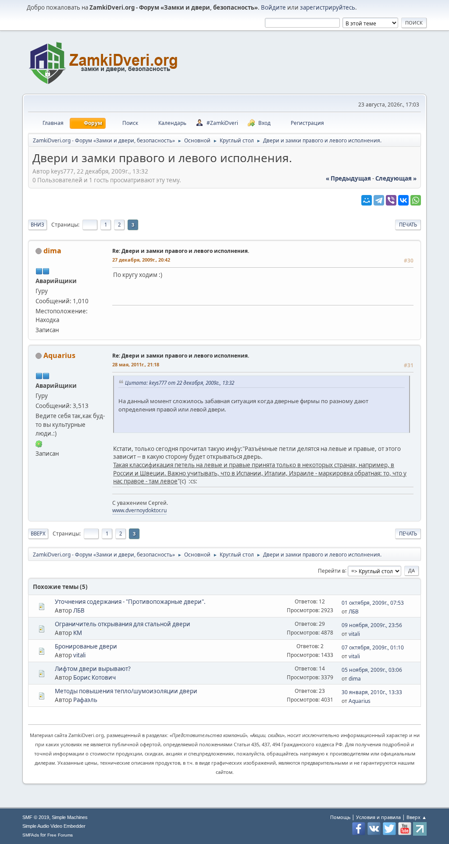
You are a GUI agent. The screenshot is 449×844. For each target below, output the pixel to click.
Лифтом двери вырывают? (93, 669)
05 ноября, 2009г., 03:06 (372, 670)
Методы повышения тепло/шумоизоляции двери (126, 691)
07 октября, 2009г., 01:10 (373, 647)
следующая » (396, 178)
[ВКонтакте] (403, 200)
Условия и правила (378, 817)
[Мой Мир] (366, 200)
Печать (408, 224)
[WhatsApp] (415, 200)
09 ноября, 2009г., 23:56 (372, 625)
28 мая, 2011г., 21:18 (135, 364)
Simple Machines (70, 817)
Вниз (37, 224)
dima (52, 250)
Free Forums (60, 835)
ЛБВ (79, 610)
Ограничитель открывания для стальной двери (122, 624)
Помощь (340, 817)
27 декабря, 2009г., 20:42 (141, 259)
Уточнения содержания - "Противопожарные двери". (130, 602)
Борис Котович (94, 677)
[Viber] (391, 200)
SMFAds (30, 835)
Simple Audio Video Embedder (54, 826)
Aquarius (59, 355)
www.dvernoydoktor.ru (139, 510)
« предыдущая (348, 178)
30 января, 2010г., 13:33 (372, 692)
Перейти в (331, 570)
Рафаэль (85, 700)
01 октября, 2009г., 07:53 (373, 602)
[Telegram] (379, 200)
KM (77, 633)
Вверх (38, 533)
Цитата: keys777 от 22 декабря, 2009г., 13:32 (179, 382)
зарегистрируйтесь (327, 7)
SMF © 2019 (35, 817)
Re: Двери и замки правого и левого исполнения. (180, 251)
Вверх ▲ (416, 817)
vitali (354, 634)
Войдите (273, 7)
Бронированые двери (86, 646)
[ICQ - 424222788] (39, 443)
